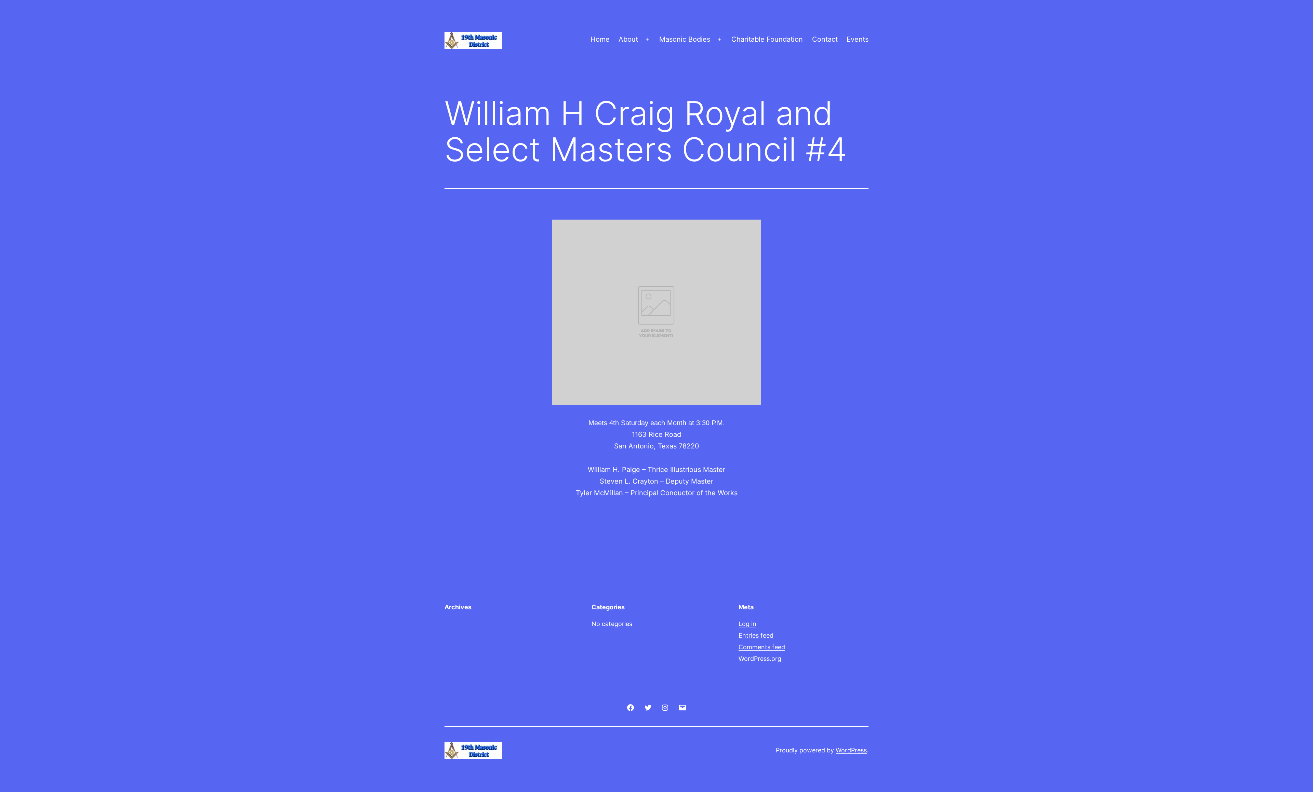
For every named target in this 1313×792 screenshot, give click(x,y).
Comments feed (762, 647)
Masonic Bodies (684, 39)
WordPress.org (760, 658)
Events (857, 39)
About (628, 39)
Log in (747, 623)
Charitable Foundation (767, 39)
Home (600, 39)
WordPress (851, 750)
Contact (825, 39)
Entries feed (756, 635)
